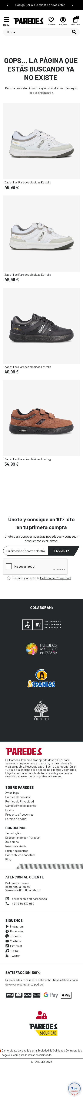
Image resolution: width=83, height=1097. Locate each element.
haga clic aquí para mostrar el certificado (26, 1055)
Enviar (60, 551)
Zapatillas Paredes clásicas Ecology (27, 459)
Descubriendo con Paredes (22, 837)
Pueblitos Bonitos (16, 850)
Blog (8, 859)
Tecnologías (13, 833)
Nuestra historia (15, 846)
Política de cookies (17, 796)
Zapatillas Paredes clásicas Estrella (27, 182)
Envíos (9, 810)
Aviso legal (12, 792)
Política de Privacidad (55, 578)
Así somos (12, 841)
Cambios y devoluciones (20, 805)
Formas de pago (15, 818)
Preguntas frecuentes (19, 814)
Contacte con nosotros (20, 854)
